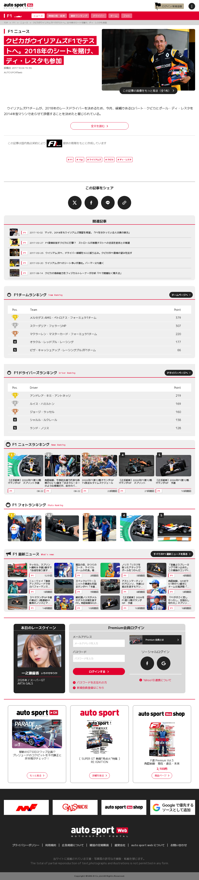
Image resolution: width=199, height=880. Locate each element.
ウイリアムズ (95, 159)
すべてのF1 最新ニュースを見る (171, 553)
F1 (71, 159)
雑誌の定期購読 (99, 845)
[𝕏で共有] (75, 203)
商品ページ (160, 775)
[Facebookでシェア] (91, 203)
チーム (113, 15)
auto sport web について (148, 845)
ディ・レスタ (125, 159)
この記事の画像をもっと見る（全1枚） (147, 91)
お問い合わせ (178, 845)
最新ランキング (79, 15)
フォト (126, 15)
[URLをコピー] (124, 203)
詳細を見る (98, 775)
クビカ (110, 159)
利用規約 (50, 845)
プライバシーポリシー (25, 845)
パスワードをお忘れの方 (92, 682)
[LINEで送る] (108, 203)
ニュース (38, 15)
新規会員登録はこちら (90, 687)
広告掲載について (73, 845)
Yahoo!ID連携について (157, 680)
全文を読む (98, 126)
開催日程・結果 (57, 15)
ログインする (97, 671)
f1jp (81, 159)
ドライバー (99, 15)
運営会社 (119, 845)
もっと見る (35, 775)
